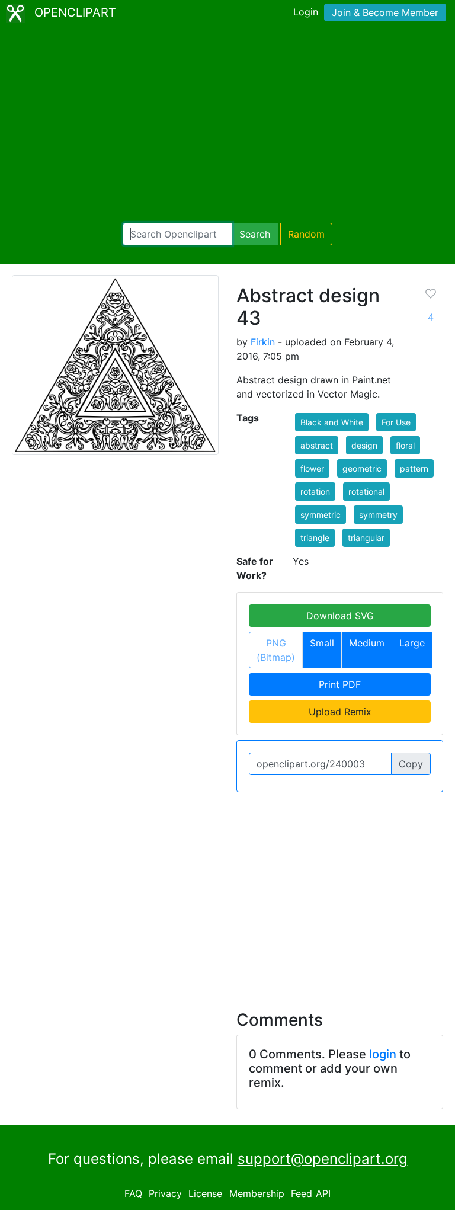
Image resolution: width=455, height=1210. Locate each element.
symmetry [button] (378, 515)
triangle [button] (314, 538)
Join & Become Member (385, 12)
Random (306, 234)
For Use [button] (396, 422)
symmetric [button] (320, 515)
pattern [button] (414, 468)
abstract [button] (316, 445)
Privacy (165, 1193)
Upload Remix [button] (340, 712)
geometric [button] (362, 468)
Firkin (263, 342)
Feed (301, 1193)
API (323, 1193)
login (382, 1054)
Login (305, 12)
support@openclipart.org (323, 1158)
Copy (411, 764)
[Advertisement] (227, 124)
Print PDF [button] (340, 684)
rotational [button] (366, 491)
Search (254, 234)
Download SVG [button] (340, 616)
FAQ (133, 1193)
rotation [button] (315, 491)
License (205, 1193)
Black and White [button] (331, 422)
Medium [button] (366, 643)
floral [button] (405, 445)
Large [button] (412, 643)
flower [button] (312, 468)
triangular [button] (366, 538)
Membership (256, 1193)
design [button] (364, 445)
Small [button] (322, 643)
